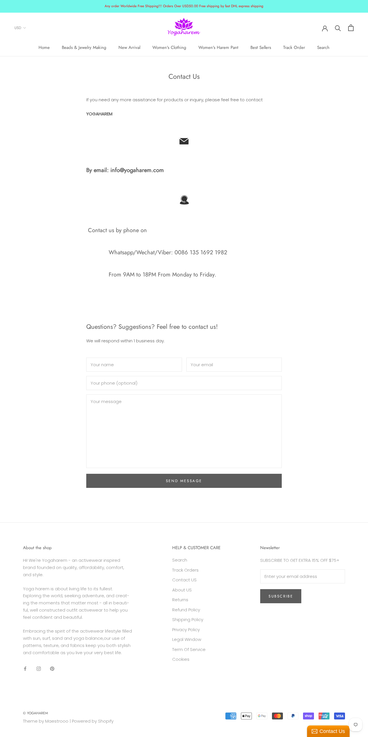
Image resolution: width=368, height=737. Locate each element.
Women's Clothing (169, 47)
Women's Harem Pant (218, 47)
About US (182, 590)
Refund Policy (186, 610)
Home (44, 47)
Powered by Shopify (93, 721)
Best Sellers (260, 47)
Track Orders (185, 570)
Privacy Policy (186, 630)
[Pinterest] (52, 668)
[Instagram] (39, 668)
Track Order (294, 47)
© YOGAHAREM (35, 713)
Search (323, 47)
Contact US (184, 580)
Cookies (180, 659)
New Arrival (129, 47)
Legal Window (186, 639)
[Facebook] (25, 668)
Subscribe (281, 596)
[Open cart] (351, 27)
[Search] (338, 28)
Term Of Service (189, 649)
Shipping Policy (187, 619)
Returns (180, 600)
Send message (184, 481)
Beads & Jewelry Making (84, 47)
